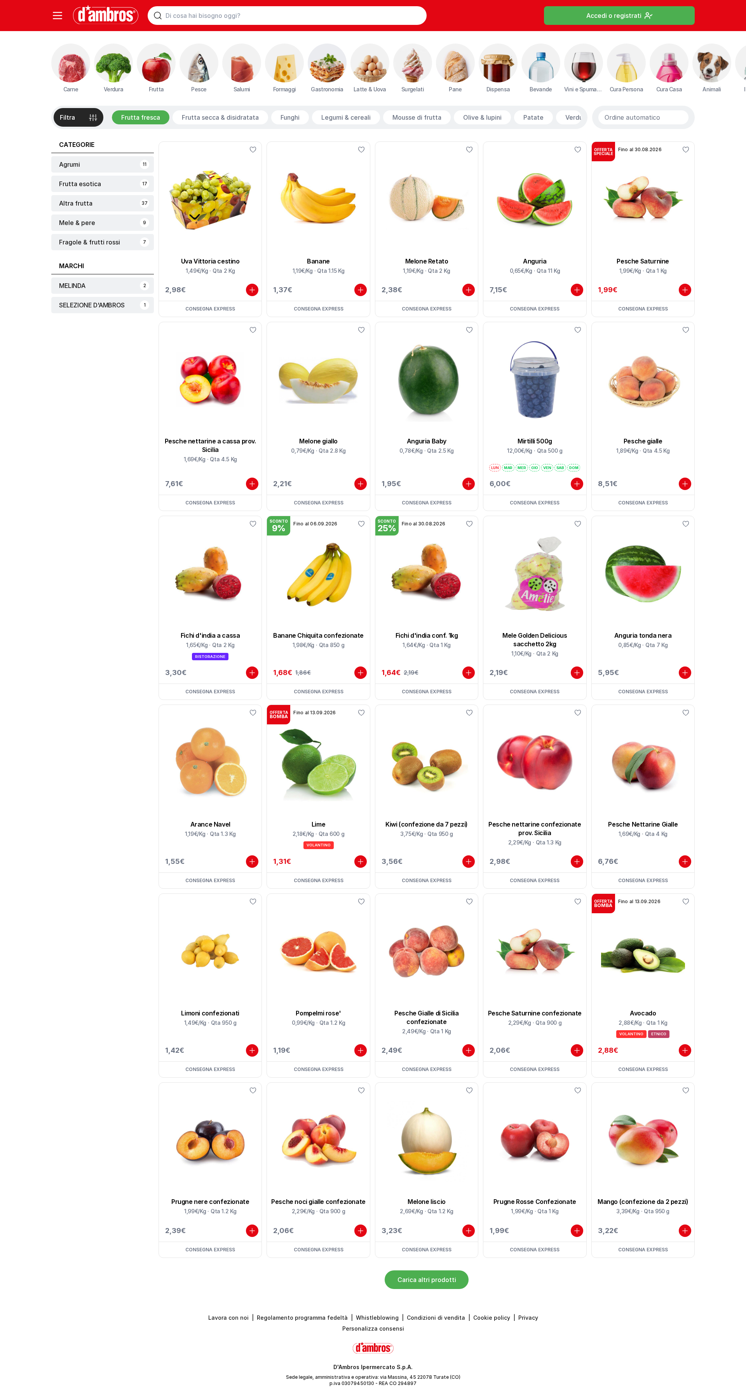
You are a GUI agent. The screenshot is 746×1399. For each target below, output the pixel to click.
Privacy (528, 1317)
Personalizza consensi (373, 1328)
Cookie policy (491, 1317)
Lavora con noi (228, 1317)
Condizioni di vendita (436, 1317)
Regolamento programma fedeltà (302, 1317)
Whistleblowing (377, 1317)
